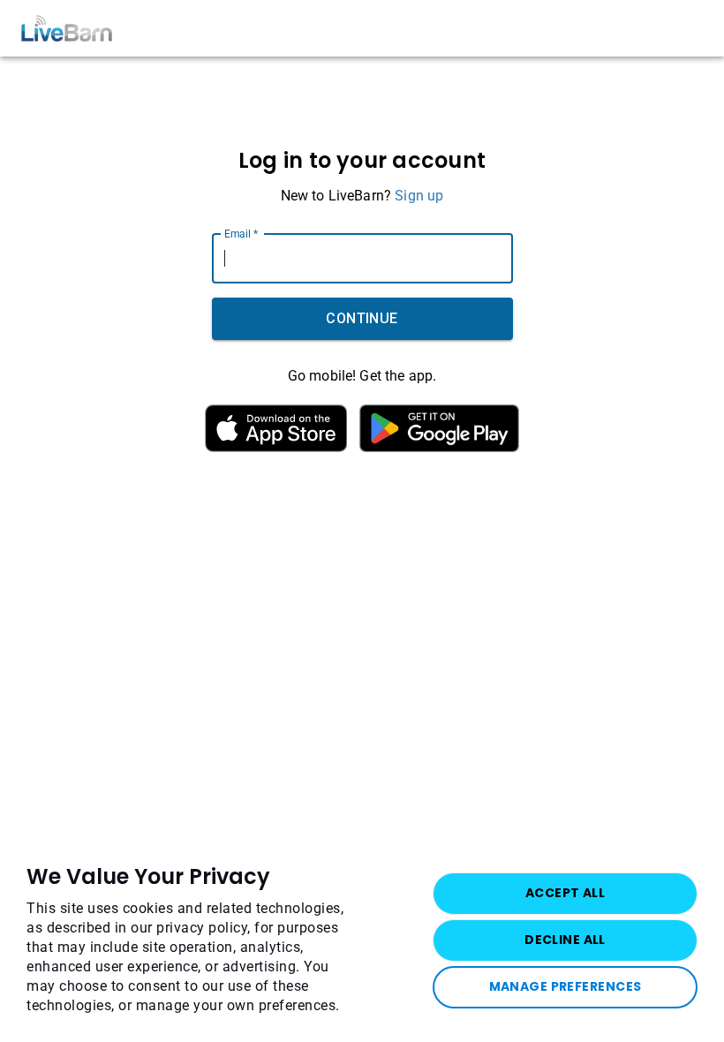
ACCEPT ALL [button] (565, 893)
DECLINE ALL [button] (565, 939)
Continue (362, 318)
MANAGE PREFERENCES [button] (565, 986)
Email (241, 233)
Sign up (419, 195)
